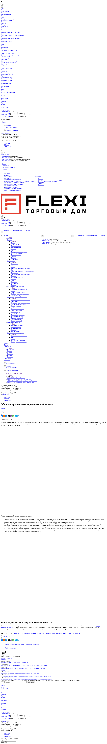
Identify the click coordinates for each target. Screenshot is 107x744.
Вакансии (3, 699)
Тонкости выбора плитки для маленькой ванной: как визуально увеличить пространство (26, 676)
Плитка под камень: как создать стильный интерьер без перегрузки (20, 673)
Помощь (3, 705)
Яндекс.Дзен (7, 146)
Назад (10, 237)
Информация (4, 700)
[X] (9, 416)
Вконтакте (7, 143)
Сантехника (14, 264)
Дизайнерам (4, 688)
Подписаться (31, 682)
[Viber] (11, 416)
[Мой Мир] (6, 416)
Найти (2, 742)
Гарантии (3, 711)
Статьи (3, 670)
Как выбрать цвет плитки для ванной (56, 633)
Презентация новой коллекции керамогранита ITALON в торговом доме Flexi (23, 668)
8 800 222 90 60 (5, 110)
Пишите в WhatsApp (6, 658)
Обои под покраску (74, 633)
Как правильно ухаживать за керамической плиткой (29, 633)
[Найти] (2, 6)
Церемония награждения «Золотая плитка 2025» (14, 662)
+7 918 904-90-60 (5, 115)
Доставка (3, 709)
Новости (3, 659)
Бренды (3, 687)
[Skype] (16, 416)
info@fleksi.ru (6, 133)
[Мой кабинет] (1, 228)
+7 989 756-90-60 (5, 113)
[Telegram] (18, 416)
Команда (3, 694)
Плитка (13, 243)
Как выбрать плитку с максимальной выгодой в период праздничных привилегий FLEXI (26, 679)
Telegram (6, 145)
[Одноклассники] (4, 416)
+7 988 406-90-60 (5, 116)
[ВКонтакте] (2, 416)
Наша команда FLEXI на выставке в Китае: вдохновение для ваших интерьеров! (24, 665)
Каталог (9, 238)
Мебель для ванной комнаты (19, 289)
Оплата (3, 707)
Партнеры (3, 695)
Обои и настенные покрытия (19, 336)
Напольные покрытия (17, 325)
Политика (3, 703)
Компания (3, 689)
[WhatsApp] (13, 416)
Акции (3, 685)
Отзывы (3, 697)
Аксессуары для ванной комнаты (20, 300)
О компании (10, 349)
